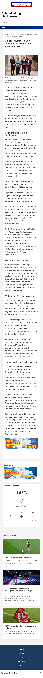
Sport (12, 34)
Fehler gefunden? (11, 456)
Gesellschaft (21, 653)
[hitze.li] (21, 443)
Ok (40, 673)
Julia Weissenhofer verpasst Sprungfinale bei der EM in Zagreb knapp (19, 591)
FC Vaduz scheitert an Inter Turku (18, 558)
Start (6, 34)
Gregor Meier (24, 51)
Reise (21, 665)
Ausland (21, 649)
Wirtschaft (21, 661)
